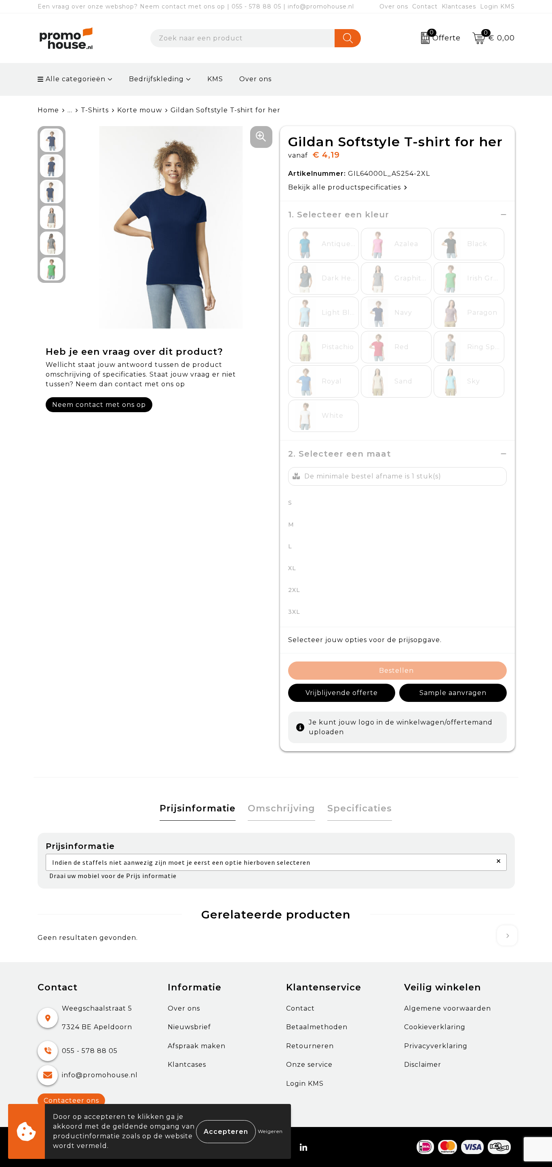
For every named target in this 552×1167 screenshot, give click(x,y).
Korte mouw (139, 110)
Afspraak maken (196, 1046)
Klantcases (459, 6)
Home (48, 110)
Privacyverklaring (436, 1046)
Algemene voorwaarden (447, 1008)
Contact (425, 6)
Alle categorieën (74, 79)
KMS (215, 79)
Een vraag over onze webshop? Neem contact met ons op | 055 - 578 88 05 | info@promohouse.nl (196, 6)
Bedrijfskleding (156, 79)
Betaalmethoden (317, 1027)
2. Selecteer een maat (339, 454)
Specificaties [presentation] (359, 808)
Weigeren (270, 1131)
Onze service (309, 1064)
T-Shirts (95, 110)
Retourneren (310, 1046)
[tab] (198, 809)
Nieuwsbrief (189, 1027)
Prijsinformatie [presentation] (198, 808)
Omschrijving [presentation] (281, 808)
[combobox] (242, 38)
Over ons (393, 6)
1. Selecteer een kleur (338, 214)
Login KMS (497, 6)
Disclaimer (422, 1064)
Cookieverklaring (435, 1027)
